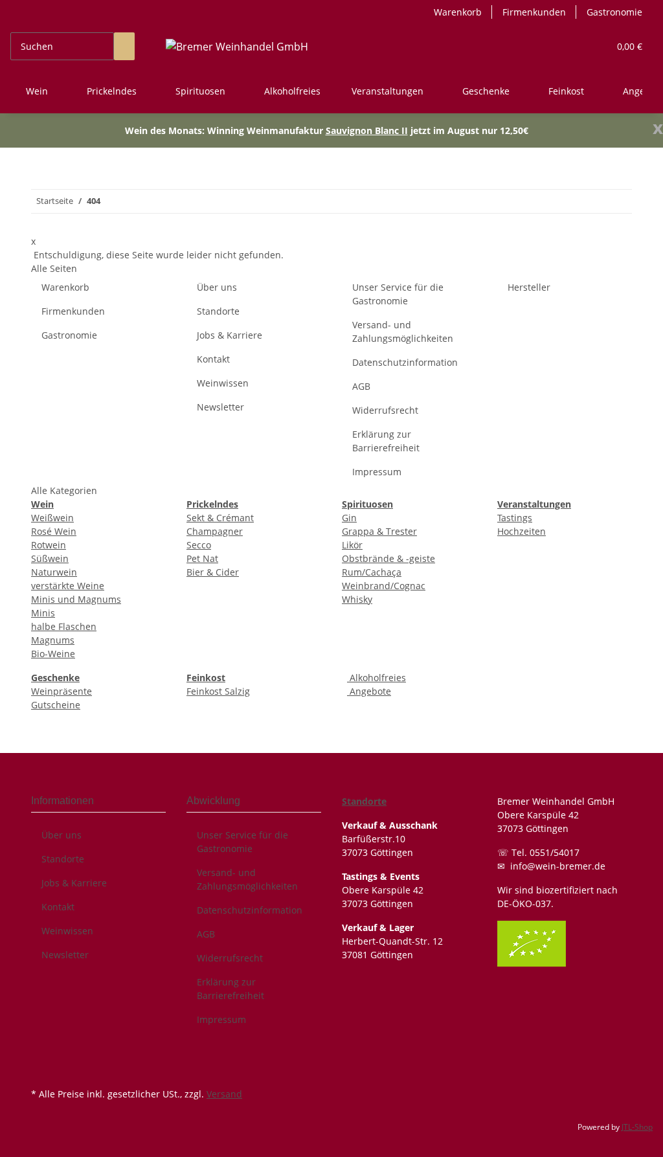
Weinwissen (223, 383)
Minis (43, 613)
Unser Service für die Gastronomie (398, 294)
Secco (198, 545)
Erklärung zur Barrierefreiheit (386, 441)
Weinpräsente (61, 691)
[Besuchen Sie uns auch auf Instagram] (41, 1069)
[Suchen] (124, 46)
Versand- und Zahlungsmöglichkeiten (402, 331)
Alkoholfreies (376, 677)
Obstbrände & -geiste (388, 558)
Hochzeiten (521, 531)
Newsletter (220, 407)
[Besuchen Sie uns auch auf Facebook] (41, 1055)
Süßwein (50, 558)
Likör (352, 545)
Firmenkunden (534, 12)
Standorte (218, 311)
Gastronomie (614, 12)
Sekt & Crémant (220, 517)
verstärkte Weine (67, 585)
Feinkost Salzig (218, 691)
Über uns (217, 287)
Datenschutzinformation (405, 362)
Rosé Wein (53, 531)
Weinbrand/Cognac (383, 585)
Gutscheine (55, 705)
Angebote (369, 691)
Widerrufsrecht (385, 410)
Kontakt (213, 359)
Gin (349, 517)
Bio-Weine (53, 653)
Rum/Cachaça (371, 572)
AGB (361, 386)
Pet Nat (202, 558)
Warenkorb (458, 12)
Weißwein (52, 517)
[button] (593, 46)
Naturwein (54, 572)
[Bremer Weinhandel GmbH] (237, 46)
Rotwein (48, 545)
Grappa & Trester (379, 531)
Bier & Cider (212, 572)
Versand (224, 1094)
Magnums (52, 640)
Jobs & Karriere (229, 335)
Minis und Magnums (76, 599)
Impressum (376, 472)
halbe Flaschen (63, 626)
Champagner (214, 531)
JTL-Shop (637, 1126)
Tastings (514, 517)
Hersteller (529, 287)
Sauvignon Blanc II (367, 130)
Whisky (357, 599)
